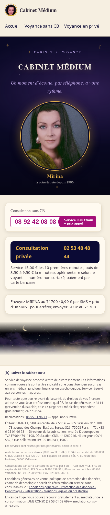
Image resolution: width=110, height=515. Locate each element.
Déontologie (13, 491)
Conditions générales (44, 487)
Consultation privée (53, 252)
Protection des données (77, 487)
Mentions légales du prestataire (66, 491)
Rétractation (33, 491)
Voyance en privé (81, 26)
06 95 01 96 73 (36, 417)
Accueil (12, 26)
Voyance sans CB (42, 26)
